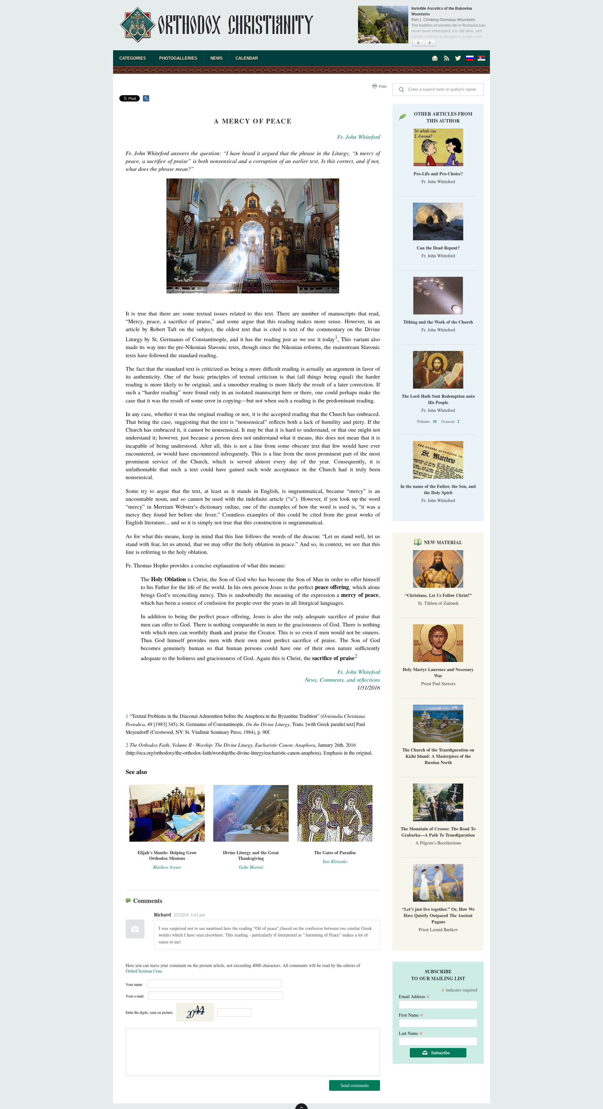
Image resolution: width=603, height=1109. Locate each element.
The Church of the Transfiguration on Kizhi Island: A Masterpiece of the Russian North (438, 756)
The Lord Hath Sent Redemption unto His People (438, 399)
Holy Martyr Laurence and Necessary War (438, 672)
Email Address (414, 996)
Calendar (247, 58)
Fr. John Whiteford (358, 136)
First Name (411, 1014)
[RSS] (446, 58)
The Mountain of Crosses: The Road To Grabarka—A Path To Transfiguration (438, 831)
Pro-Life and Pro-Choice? (438, 173)
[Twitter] (458, 58)
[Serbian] (481, 58)
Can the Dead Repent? (438, 247)
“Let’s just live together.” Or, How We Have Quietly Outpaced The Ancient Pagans (438, 915)
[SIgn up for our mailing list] (435, 58)
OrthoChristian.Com (144, 971)
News (216, 58)
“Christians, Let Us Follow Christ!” (438, 595)
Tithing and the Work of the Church (438, 322)
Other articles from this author (443, 117)
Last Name (411, 1033)
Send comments (355, 1085)
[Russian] (470, 58)
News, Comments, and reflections (342, 679)
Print (382, 86)
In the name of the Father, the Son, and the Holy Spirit (438, 489)
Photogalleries (178, 58)
